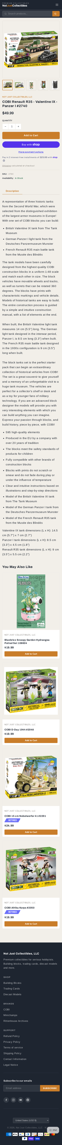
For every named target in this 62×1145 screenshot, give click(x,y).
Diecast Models (12, 994)
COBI (6, 1009)
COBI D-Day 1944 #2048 (19, 729)
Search (56, 13)
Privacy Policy (11, 1042)
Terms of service (13, 1047)
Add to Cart (31, 135)
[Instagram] (13, 1100)
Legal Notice (10, 1065)
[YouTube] (20, 1100)
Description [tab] (12, 191)
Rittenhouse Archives (15, 1021)
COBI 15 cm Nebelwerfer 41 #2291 (25, 816)
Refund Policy (11, 1036)
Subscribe (50, 1088)
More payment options (31, 152)
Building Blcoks (12, 983)
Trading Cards (11, 988)
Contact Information (14, 1059)
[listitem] (7, 85)
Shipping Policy (12, 1053)
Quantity (7, 121)
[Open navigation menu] (57, 5)
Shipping (6, 166)
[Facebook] (6, 1100)
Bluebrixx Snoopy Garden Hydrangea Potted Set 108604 (27, 642)
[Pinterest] (28, 1100)
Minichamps (10, 1015)
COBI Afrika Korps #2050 (19, 907)
